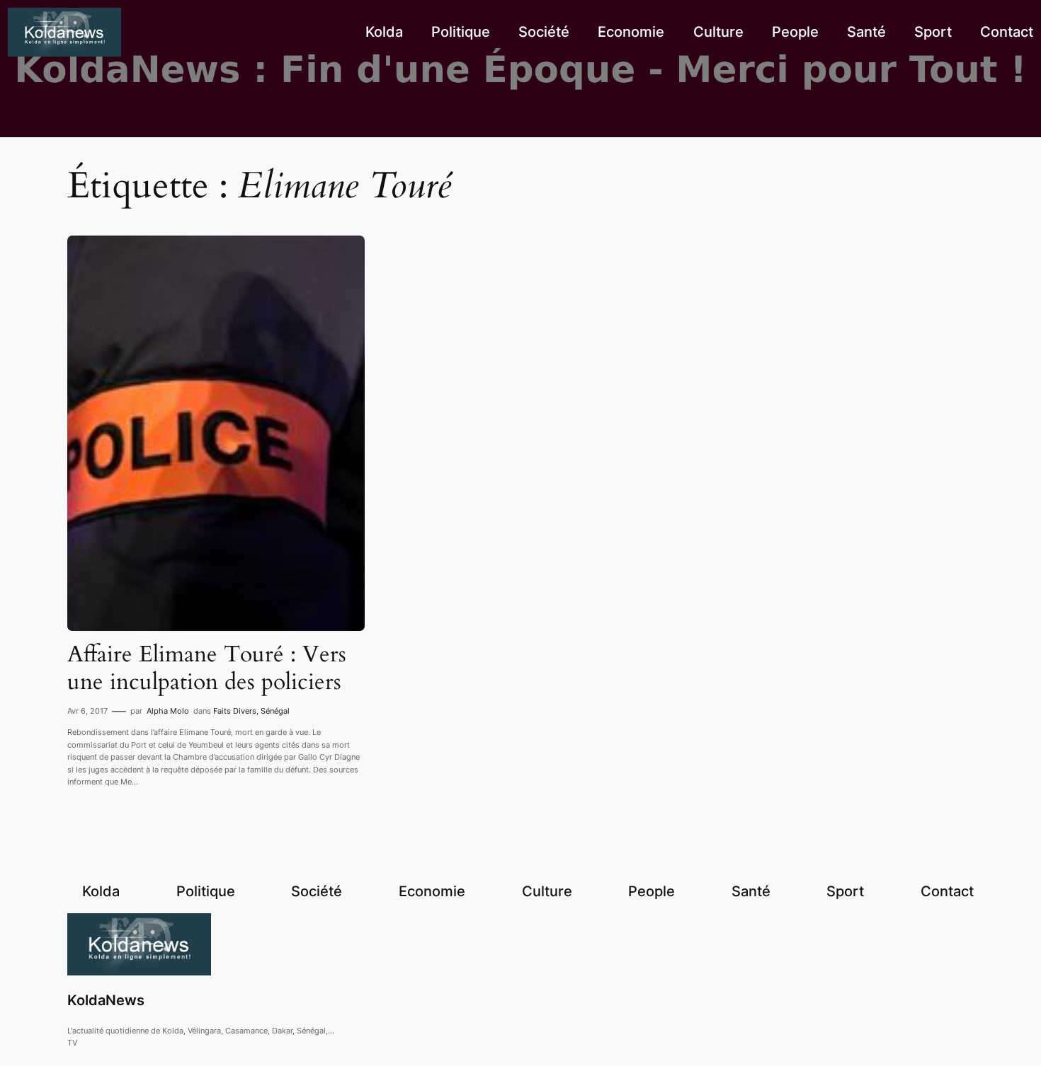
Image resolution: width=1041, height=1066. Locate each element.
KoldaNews (105, 1000)
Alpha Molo (168, 711)
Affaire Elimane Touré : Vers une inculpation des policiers (206, 668)
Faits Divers (234, 711)
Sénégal (275, 711)
